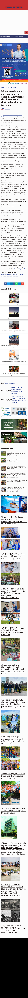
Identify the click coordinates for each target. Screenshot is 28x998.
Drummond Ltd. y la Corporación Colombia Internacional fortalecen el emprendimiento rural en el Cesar (13, 669)
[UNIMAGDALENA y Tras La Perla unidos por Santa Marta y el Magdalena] (10, 550)
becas (6, 383)
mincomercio (12, 383)
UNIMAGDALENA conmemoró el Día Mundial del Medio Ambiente (16, 390)
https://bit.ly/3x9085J (20, 269)
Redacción (7, 109)
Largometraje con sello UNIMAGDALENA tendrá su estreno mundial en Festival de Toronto (13, 929)
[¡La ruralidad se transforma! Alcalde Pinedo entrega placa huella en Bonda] (10, 804)
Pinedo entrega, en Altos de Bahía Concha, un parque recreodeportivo (13, 775)
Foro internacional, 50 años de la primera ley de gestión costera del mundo (19, 399)
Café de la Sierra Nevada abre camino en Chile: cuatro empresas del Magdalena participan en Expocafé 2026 (13, 703)
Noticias (13, 87)
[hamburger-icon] (26, 32)
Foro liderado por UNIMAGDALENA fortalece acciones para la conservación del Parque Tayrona (16, 467)
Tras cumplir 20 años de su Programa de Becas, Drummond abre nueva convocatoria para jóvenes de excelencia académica (16, 474)
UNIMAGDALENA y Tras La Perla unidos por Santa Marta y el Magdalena (13, 556)
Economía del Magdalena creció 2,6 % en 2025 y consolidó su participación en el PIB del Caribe (14, 520)
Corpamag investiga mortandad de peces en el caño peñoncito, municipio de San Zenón (12, 740)
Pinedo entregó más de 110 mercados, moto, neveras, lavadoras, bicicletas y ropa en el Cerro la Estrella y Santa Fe (16, 489)
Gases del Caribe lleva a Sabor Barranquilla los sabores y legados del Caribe (17, 481)
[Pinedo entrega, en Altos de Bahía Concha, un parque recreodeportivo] (10, 769)
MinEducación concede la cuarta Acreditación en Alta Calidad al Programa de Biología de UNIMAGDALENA (13, 593)
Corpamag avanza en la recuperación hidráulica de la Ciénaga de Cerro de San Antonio (16, 453)
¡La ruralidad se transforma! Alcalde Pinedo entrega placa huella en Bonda (13, 810)
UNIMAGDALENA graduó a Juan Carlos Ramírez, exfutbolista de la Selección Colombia (13, 631)
